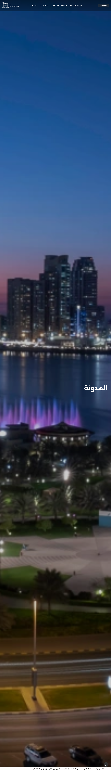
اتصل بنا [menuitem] (34, 5)
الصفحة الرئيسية (101, 769)
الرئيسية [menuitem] (82, 5)
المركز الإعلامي (88, 769)
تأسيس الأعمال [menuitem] (43, 5)
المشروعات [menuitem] (64, 5)
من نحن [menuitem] (76, 5)
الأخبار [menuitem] (70, 5)
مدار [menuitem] (57, 5)
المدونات (78, 769)
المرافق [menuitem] (52, 5)
